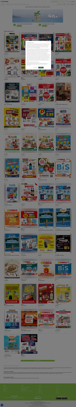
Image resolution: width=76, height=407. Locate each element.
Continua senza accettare (48, 41)
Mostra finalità (35, 67)
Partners (47, 51)
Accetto (41, 67)
